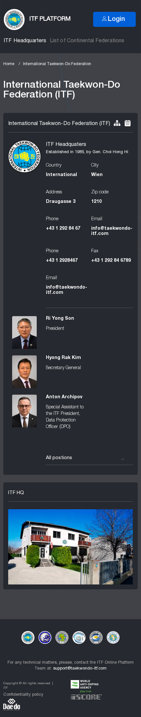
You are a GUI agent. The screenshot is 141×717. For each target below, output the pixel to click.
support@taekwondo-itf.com (80, 669)
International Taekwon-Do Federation (57, 64)
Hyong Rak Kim (63, 358)
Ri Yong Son (60, 318)
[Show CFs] (117, 123)
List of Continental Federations (87, 41)
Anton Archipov (64, 397)
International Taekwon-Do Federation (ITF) (59, 123)
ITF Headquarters (25, 41)
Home (8, 64)
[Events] (127, 123)
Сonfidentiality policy (23, 695)
